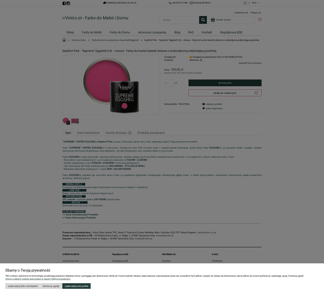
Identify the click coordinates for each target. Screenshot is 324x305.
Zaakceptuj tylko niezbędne (23, 286)
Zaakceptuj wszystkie (76, 286)
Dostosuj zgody (51, 286)
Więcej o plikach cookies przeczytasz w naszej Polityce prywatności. (38, 279)
